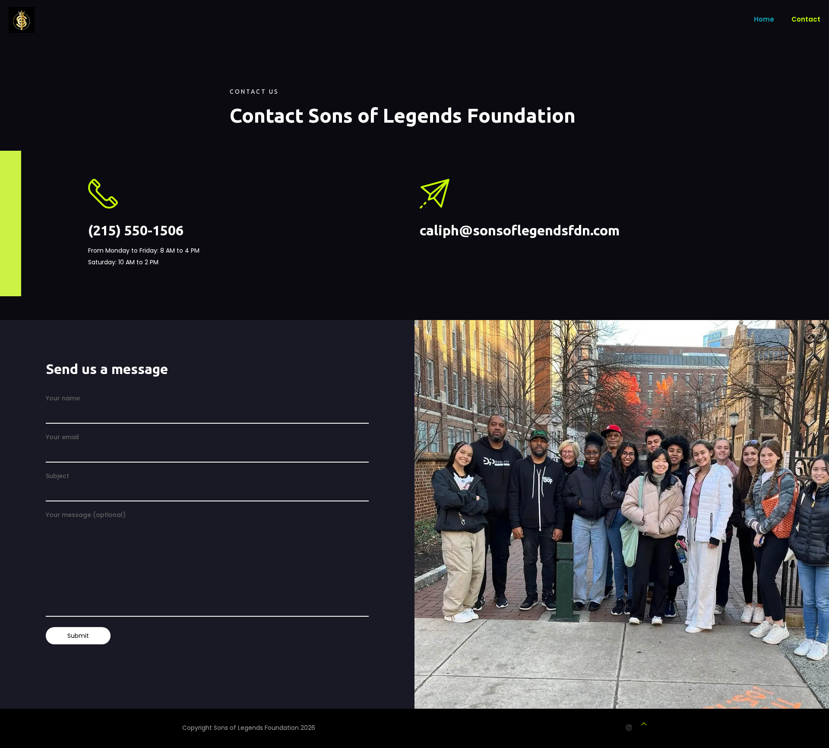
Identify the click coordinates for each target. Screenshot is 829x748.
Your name (63, 398)
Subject (57, 476)
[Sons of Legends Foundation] (22, 19)
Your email (62, 437)
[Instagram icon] (629, 727)
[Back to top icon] (644, 724)
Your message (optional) (86, 514)
